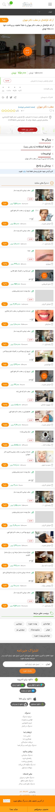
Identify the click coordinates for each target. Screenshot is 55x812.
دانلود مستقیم (35, 704)
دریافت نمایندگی (27, 742)
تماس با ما (27, 736)
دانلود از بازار (16, 685)
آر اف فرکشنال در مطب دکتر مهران (38, 20)
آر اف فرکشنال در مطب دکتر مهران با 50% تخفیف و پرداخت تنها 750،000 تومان (28, 27)
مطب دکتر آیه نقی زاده (23, 391)
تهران (50, 11)
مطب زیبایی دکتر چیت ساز (22, 190)
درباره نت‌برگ (26, 716)
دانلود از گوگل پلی (34, 685)
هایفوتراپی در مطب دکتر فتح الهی (19, 411)
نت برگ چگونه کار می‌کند (26, 764)
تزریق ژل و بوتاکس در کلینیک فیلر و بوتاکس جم (16, 352)
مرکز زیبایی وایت (25, 432)
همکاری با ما (27, 739)
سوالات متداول (27, 767)
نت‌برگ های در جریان (27, 777)
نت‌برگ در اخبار (27, 726)
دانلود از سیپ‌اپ (17, 704)
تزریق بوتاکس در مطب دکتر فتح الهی (18, 532)
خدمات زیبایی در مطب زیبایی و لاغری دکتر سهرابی (17, 453)
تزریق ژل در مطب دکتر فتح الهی (20, 210)
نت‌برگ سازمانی (27, 755)
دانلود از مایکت (26, 690)
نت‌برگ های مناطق (27, 780)
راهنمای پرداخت (26, 761)
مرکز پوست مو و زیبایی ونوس (21, 291)
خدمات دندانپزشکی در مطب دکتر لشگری (17, 311)
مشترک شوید (27, 671)
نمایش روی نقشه (27, 129)
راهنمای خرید (26, 758)
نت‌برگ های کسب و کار (27, 783)
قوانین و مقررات (27, 719)
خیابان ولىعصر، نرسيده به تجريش (42, 81)
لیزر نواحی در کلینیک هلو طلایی (20, 271)
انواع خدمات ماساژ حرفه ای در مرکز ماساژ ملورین (17, 554)
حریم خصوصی (27, 723)
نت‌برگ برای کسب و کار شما (27, 745)
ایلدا (29, 251)
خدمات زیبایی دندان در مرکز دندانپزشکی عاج (16, 572)
